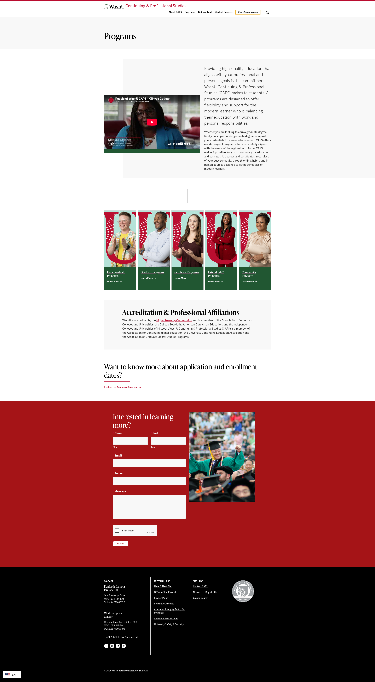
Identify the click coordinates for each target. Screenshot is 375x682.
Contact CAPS (200, 586)
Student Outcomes (164, 604)
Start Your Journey (248, 12)
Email (117, 455)
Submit (121, 544)
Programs (190, 12)
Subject (119, 473)
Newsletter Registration (205, 592)
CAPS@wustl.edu (130, 637)
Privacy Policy (161, 598)
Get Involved (205, 12)
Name (117, 433)
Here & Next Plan (163, 586)
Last (154, 433)
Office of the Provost (165, 592)
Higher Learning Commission (174, 320)
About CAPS (175, 12)
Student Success (223, 12)
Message (119, 491)
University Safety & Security (169, 624)
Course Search (200, 598)
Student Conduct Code (166, 619)
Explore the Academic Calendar (121, 387)
